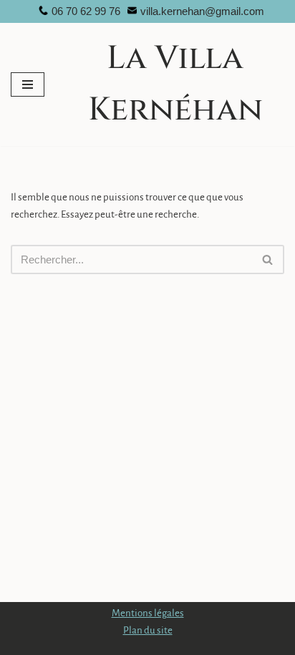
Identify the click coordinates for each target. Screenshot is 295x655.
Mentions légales (148, 613)
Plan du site (148, 630)
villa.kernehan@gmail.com (202, 11)
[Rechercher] (268, 259)
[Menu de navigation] (27, 84)
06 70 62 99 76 (86, 11)
